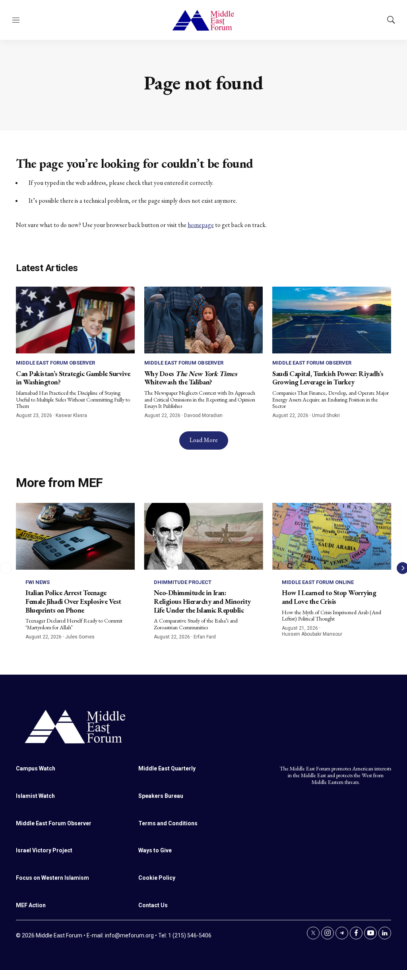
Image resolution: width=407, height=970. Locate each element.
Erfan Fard (205, 637)
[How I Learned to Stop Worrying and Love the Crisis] (331, 536)
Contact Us (153, 905)
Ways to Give (155, 850)
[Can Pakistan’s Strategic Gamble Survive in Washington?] (75, 320)
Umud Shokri (326, 415)
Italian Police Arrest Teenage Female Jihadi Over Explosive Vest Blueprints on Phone (73, 601)
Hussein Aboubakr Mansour (312, 634)
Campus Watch (35, 768)
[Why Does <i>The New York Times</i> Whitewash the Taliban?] (203, 320)
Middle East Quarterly (167, 768)
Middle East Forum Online (318, 582)
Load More (204, 440)
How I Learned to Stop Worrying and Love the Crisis (329, 597)
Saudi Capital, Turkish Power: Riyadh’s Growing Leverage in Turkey (327, 378)
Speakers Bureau (160, 796)
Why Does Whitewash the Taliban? (190, 378)
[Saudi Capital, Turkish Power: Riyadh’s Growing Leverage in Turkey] (331, 320)
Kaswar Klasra (71, 415)
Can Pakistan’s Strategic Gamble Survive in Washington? (73, 378)
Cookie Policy (156, 878)
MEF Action (31, 905)
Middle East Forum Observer (55, 363)
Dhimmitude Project (182, 582)
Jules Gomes (80, 637)
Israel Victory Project (44, 850)
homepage (201, 225)
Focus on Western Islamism (52, 878)
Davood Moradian (203, 415)
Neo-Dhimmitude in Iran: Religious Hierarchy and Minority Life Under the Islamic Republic (202, 601)
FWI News (37, 582)
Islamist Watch (35, 796)
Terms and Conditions (168, 823)
